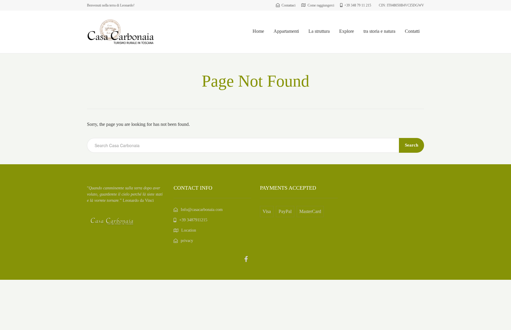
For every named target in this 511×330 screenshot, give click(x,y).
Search (411, 145)
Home (258, 31)
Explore (346, 31)
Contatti (412, 31)
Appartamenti (286, 31)
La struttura (319, 31)
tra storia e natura (379, 31)
